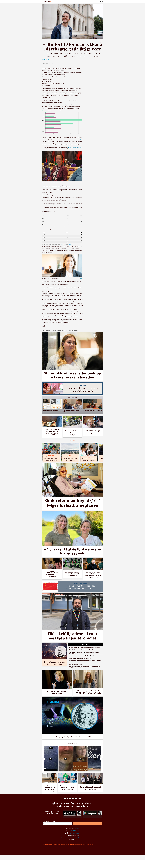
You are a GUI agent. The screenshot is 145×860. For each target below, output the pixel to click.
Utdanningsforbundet (74, 832)
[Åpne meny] (102, 1)
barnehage (55, 330)
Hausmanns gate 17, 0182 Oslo (74, 833)
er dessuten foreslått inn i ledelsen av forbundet (64, 143)
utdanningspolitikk (66, 330)
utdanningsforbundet (47, 330)
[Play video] (66, 758)
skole (59, 330)
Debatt (73, 440)
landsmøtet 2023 (74, 330)
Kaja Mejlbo (76, 828)
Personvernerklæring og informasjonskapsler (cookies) (72, 837)
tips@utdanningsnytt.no (74, 830)
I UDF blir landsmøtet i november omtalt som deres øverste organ (68, 139)
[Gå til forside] (47, 1)
